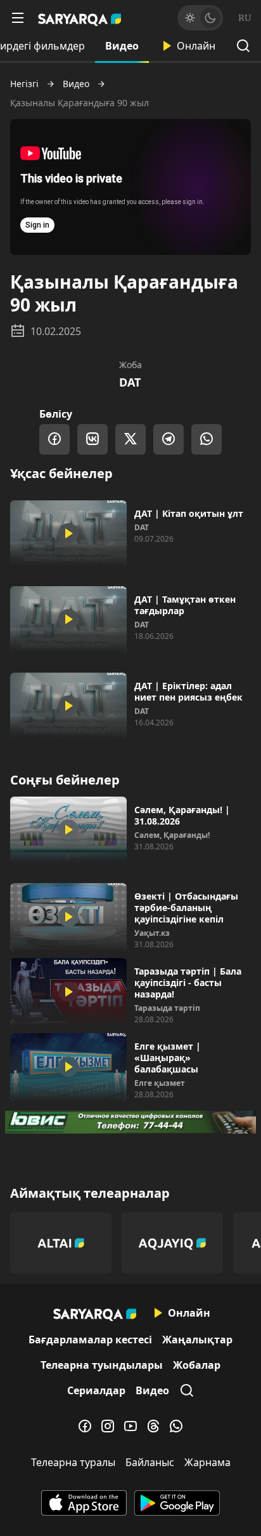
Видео (122, 46)
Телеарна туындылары (102, 1365)
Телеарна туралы (73, 1462)
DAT (130, 382)
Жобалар (196, 1365)
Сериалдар (96, 1390)
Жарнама (207, 1462)
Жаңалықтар (197, 1340)
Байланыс (149, 1462)
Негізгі (24, 84)
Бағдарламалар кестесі (90, 1340)
